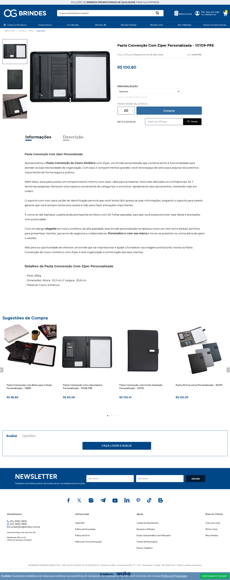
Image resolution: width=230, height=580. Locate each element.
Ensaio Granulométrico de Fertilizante (153, 535)
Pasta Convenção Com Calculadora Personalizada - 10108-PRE (82, 387)
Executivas (40, 31)
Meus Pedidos (211, 535)
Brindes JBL (101, 25)
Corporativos (45, 25)
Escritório (22, 31)
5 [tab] (118, 416)
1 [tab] (108, 416)
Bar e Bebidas (184, 25)
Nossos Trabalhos (145, 548)
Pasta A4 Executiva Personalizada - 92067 (199, 385)
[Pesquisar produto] (157, 13)
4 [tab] (116, 416)
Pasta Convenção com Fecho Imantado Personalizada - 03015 (140, 387)
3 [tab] (113, 416)
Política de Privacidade (85, 529)
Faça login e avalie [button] (117, 445)
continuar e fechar (214, 576)
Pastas (31, 31)
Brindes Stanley (128, 25)
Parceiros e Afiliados (146, 529)
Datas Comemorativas (214, 25)
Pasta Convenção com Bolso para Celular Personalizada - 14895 (29, 387)
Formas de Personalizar (147, 542)
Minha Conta (185, 14)
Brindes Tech (156, 25)
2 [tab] (110, 416)
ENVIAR (196, 479)
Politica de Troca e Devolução (88, 542)
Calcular (194, 122)
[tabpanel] (30, 368)
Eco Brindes (73, 25)
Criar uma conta (212, 523)
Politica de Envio (82, 535)
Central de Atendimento (147, 523)
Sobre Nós (79, 523)
